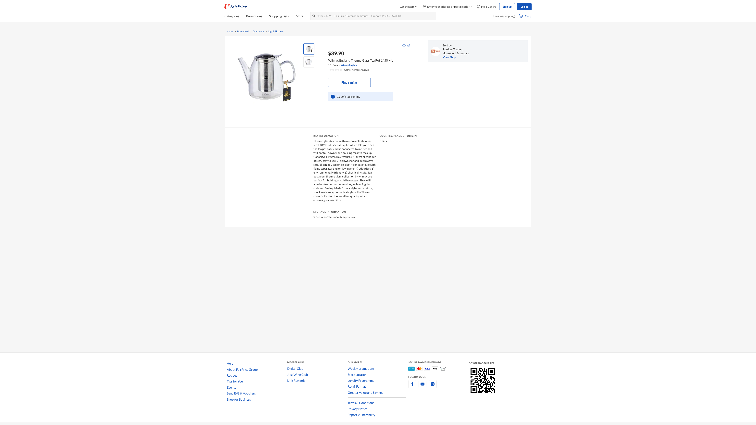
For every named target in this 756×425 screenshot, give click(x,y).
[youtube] (422, 386)
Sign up (507, 6)
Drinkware (258, 31)
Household (243, 31)
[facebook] (412, 386)
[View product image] (309, 49)
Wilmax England (349, 65)
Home (230, 31)
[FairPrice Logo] (235, 7)
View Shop (449, 57)
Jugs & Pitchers (275, 31)
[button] (513, 16)
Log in (524, 6)
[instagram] (433, 386)
